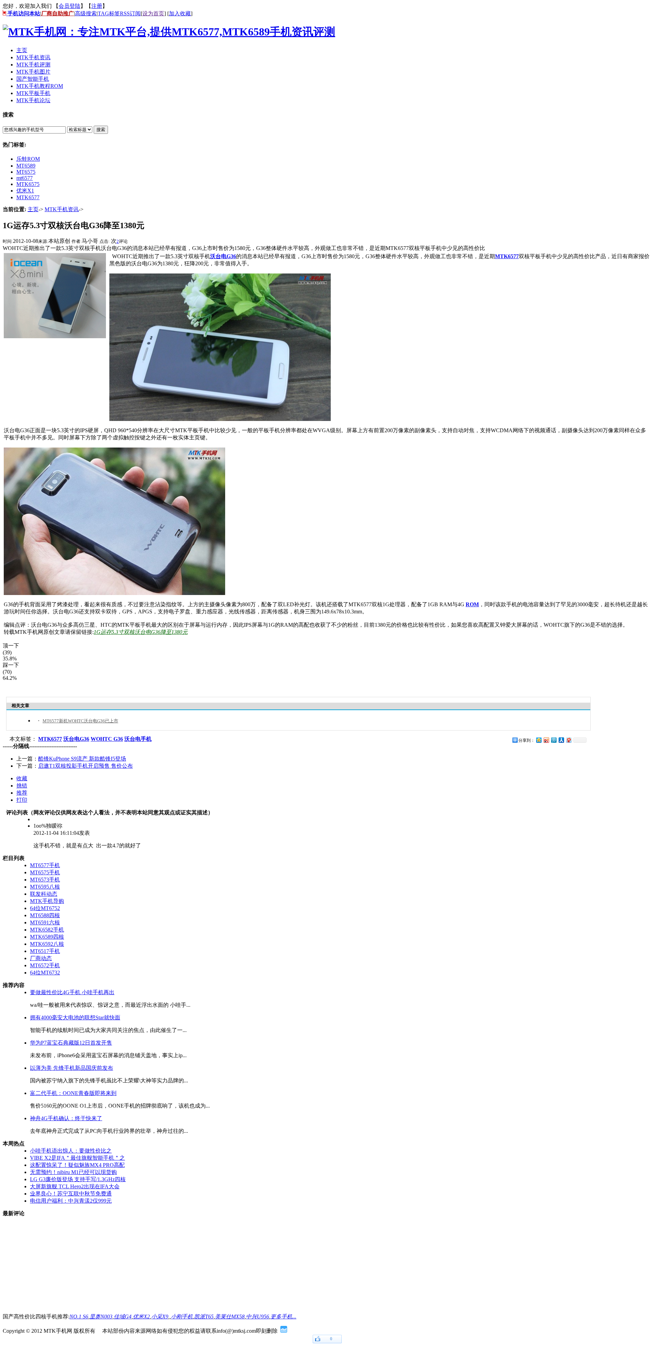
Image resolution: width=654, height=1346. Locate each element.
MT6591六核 (45, 922)
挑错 (21, 785)
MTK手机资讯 (62, 209)
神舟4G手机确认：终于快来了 (66, 1118)
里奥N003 (101, 1316)
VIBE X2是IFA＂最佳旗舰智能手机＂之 (77, 1158)
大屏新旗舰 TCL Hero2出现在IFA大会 (75, 1186)
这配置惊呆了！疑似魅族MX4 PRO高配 (77, 1165)
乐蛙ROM (28, 159)
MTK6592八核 (47, 944)
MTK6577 (28, 197)
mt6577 (24, 178)
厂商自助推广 (57, 13)
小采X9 (159, 1316)
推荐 (21, 793)
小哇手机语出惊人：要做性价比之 (71, 1151)
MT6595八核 (45, 887)
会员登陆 (69, 6)
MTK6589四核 (47, 937)
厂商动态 (41, 958)
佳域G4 (122, 1316)
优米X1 (25, 190)
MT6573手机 (45, 879)
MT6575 (25, 172)
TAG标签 (109, 13)
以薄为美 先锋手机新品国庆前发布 (71, 1068)
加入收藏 (180, 13)
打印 (21, 800)
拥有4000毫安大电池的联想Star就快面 (75, 1017)
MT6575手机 (45, 872)
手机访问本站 (23, 13)
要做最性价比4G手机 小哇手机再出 (72, 992)
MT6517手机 (45, 951)
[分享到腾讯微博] (553, 740)
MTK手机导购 (47, 901)
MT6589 (25, 166)
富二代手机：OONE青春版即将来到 (73, 1093)
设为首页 (153, 13)
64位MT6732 (45, 972)
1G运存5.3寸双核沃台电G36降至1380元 (141, 632)
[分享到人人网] (561, 740)
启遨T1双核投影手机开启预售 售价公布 (85, 766)
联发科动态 (43, 894)
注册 (96, 6)
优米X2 (141, 1316)
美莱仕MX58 (230, 1316)
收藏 (21, 778)
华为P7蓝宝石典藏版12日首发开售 (71, 1043)
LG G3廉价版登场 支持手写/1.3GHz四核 (78, 1179)
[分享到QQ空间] (538, 740)
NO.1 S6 (78, 1316)
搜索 (100, 129)
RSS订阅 (130, 13)
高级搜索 (86, 13)
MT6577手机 (45, 865)
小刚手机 (182, 1316)
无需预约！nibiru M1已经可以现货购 (73, 1172)
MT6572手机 (45, 965)
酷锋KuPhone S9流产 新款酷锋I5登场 (82, 759)
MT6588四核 (45, 915)
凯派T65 (204, 1316)
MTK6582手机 (47, 930)
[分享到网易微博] (568, 740)
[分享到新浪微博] (546, 740)
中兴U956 (257, 1316)
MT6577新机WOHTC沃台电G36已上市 (80, 720)
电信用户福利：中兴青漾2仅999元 (71, 1201)
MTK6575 (28, 184)
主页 (33, 209)
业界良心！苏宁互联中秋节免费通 (71, 1193)
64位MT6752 (45, 908)
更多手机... (283, 1316)
